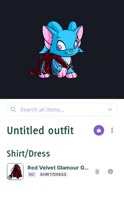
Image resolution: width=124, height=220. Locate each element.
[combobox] (62, 109)
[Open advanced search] (110, 109)
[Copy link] (114, 25)
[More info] (110, 171)
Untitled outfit (40, 130)
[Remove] (97, 171)
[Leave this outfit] (9, 9)
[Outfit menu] (112, 130)
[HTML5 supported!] (53, 12)
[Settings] (70, 12)
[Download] (114, 9)
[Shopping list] (99, 130)
